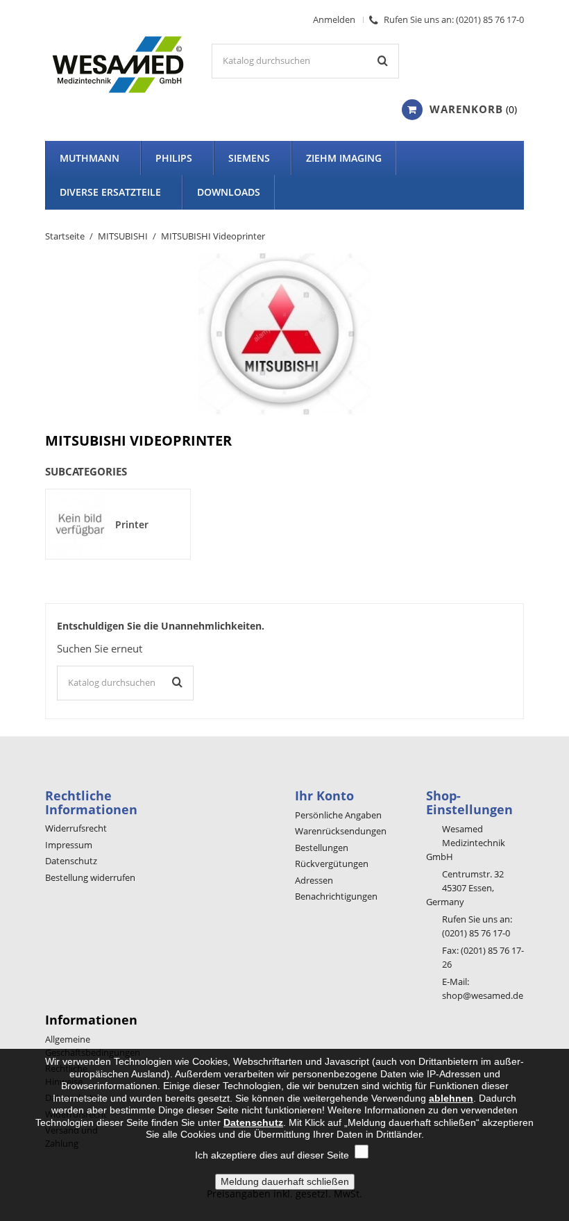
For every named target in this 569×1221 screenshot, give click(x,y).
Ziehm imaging (344, 158)
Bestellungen (321, 847)
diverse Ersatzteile (110, 192)
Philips (173, 158)
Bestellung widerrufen (90, 877)
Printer (131, 524)
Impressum (68, 845)
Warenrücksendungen (341, 831)
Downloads (228, 192)
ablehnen (451, 1098)
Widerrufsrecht (76, 828)
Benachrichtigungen (336, 896)
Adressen (314, 880)
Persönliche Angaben (338, 815)
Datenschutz (71, 860)
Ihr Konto (324, 795)
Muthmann (89, 158)
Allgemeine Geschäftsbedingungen (92, 1046)
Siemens (249, 158)
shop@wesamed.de (482, 995)
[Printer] (80, 523)
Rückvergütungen (331, 863)
